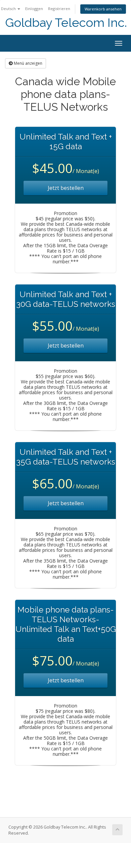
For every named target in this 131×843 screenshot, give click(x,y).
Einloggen (34, 8)
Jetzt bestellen (66, 188)
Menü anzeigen (27, 63)
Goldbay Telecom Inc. (66, 22)
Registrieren (59, 8)
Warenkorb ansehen (103, 8)
